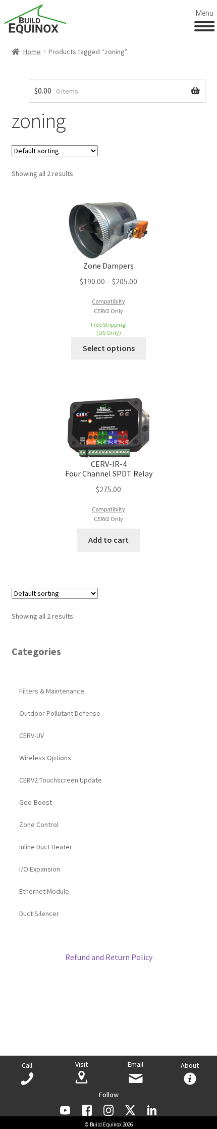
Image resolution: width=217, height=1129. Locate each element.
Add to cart (108, 540)
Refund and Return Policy (108, 957)
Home (32, 51)
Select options (109, 348)
